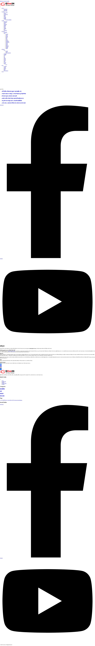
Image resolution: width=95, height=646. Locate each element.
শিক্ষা (4, 61)
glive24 (16, 400)
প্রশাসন (5, 17)
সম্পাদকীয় (5, 66)
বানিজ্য (5, 26)
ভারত (4, 33)
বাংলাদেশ (3, 11)
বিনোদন (5, 60)
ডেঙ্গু (6, 64)
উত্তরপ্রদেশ (7, 42)
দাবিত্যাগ (3, 382)
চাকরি (4, 23)
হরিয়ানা (7, 48)
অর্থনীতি (3, 20)
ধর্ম (4, 56)
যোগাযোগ (3, 384)
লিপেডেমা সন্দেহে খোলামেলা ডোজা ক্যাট (9, 96)
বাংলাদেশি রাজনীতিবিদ (8, 19)
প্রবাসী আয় (5, 24)
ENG (3, 71)
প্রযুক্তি (5, 68)
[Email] (47, 367)
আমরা (2, 380)
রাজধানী (5, 18)
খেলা (4, 50)
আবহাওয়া (5, 53)
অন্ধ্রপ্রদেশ (7, 41)
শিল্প (4, 29)
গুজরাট (7, 44)
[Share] (47, 369)
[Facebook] (47, 364)
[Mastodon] (47, 366)
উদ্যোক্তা (5, 22)
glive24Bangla (20, 400)
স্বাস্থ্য (5, 63)
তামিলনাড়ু (7, 46)
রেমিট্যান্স (5, 28)
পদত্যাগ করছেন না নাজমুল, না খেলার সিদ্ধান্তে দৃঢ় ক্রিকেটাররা (14, 93)
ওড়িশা (7, 39)
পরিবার (5, 58)
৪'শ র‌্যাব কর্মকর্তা (9, 400)
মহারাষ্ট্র (7, 47)
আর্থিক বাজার (5, 21)
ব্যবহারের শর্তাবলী (4, 383)
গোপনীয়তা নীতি (4, 381)
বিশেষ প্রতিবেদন (6, 70)
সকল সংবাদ (2, 395)
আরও (2, 65)
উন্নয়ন (5, 13)
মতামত (5, 67)
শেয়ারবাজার (5, 30)
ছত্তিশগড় (7, 45)
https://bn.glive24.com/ (11, 351)
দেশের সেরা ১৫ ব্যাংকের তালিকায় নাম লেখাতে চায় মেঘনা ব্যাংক (14, 103)
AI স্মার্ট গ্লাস (13, 400)
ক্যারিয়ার (5, 54)
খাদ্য (4, 55)
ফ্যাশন (5, 59)
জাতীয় (5, 15)
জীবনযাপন (3, 49)
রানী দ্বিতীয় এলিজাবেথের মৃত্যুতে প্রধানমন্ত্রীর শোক (11, 91)
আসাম (6, 35)
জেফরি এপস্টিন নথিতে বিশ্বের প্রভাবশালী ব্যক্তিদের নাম (13, 98)
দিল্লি (6, 37)
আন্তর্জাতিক (5, 32)
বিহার (6, 38)
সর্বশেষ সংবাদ (5, 9)
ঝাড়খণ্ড (7, 40)
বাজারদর (5, 25)
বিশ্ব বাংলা (3, 31)
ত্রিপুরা (7, 36)
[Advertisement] (47, 81)
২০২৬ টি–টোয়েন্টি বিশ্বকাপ (3, 400)
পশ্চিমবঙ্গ (7, 34)
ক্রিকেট (7, 51)
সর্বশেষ (3, 8)
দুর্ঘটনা (4, 16)
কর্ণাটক (7, 43)
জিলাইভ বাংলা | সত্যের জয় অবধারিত (4, 1)
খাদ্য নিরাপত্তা (6, 14)
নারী (4, 57)
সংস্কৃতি (5, 62)
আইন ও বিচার (5, 12)
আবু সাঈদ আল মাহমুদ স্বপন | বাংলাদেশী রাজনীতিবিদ (12, 100)
